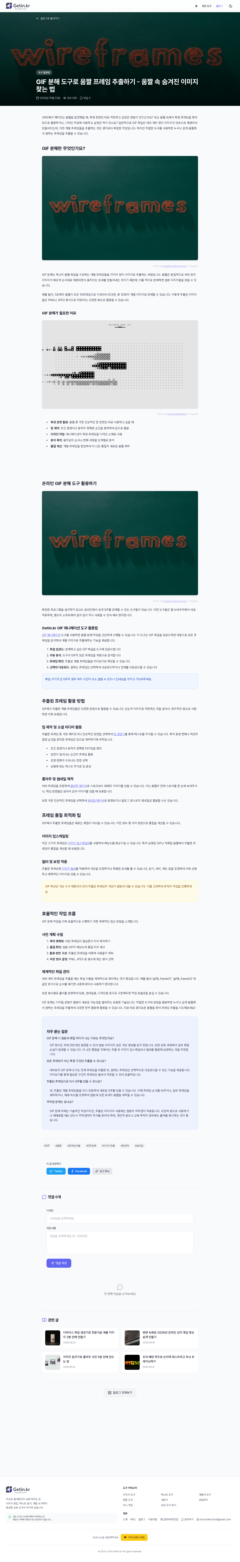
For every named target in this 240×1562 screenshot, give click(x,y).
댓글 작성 (61, 1263)
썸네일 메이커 (96, 800)
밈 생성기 (119, 734)
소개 (125, 1519)
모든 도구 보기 (168, 1505)
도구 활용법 (44, 72)
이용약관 (152, 1519)
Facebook (81, 1171)
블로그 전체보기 (122, 1392)
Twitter (58, 1171)
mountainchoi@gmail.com (215, 1519)
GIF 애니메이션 (51, 635)
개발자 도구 (205, 1494)
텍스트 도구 (167, 1494)
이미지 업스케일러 (79, 843)
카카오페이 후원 (136, 1537)
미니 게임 (128, 1505)
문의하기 (189, 1519)
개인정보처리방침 (169, 1519)
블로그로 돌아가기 (49, 18)
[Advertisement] (120, 463)
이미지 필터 (69, 869)
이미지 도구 (129, 1494)
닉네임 (49, 1210)
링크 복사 (104, 1171)
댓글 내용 (51, 1228)
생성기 (164, 1499)
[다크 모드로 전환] (230, 6)
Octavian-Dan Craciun (174, 266)
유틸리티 (203, 1499)
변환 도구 (128, 1499)
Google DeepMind (176, 414)
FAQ (132, 1519)
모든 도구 (207, 6)
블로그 (219, 6)
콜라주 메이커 (78, 786)
